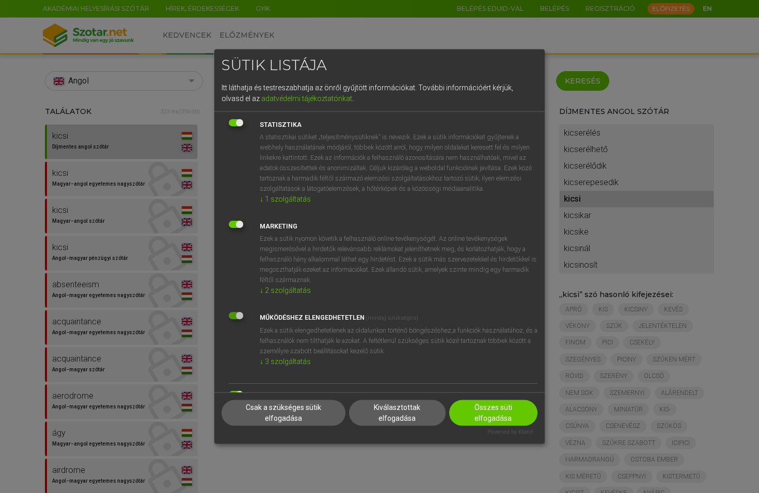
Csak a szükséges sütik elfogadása (283, 412)
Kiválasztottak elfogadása (397, 412)
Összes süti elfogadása (493, 412)
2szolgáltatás (285, 290)
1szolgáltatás (285, 198)
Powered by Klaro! (510, 432)
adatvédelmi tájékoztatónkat (306, 98)
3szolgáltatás (285, 361)
